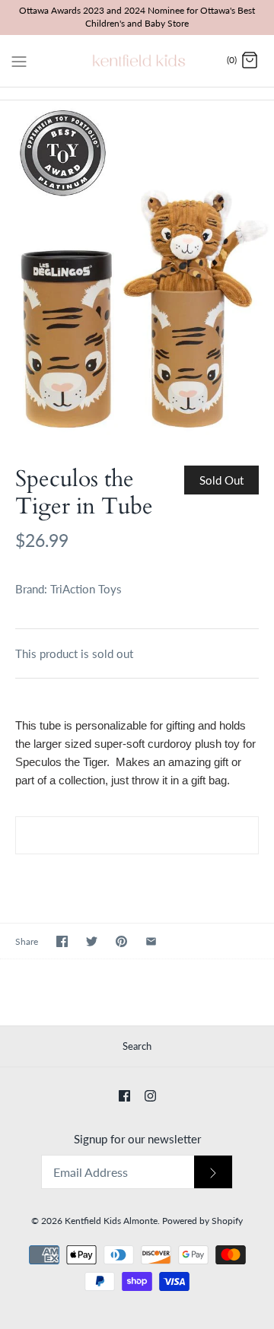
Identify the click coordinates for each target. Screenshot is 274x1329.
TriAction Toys (86, 589)
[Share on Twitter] (91, 941)
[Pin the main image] (121, 941)
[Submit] (213, 1172)
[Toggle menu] (19, 60)
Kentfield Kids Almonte (111, 1220)
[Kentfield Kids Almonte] (137, 61)
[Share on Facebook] (62, 941)
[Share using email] (151, 941)
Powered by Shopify (202, 1220)
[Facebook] (124, 1096)
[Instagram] (150, 1096)
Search (137, 1046)
